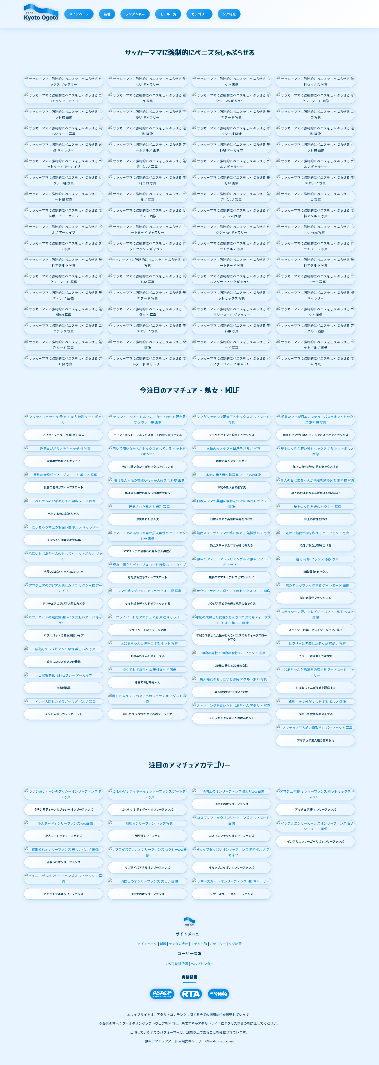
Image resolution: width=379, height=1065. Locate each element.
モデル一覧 (168, 14)
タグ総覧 (229, 14)
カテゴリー (199, 14)
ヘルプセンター (202, 963)
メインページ (79, 14)
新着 (107, 14)
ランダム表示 (135, 14)
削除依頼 (181, 963)
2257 (169, 963)
